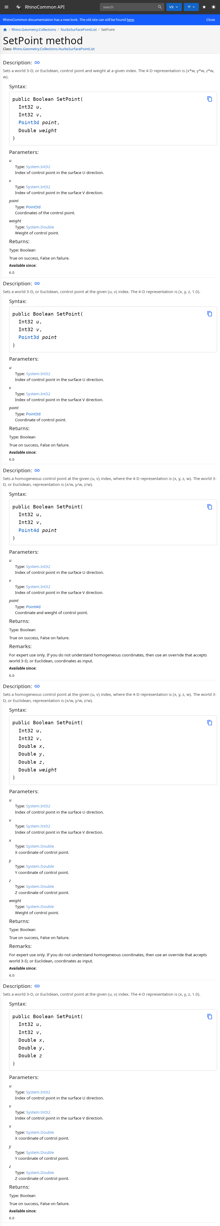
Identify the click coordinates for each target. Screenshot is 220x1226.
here (130, 19)
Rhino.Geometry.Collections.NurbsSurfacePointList (54, 48)
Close (210, 19)
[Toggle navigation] (6, 7)
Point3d (30, 122)
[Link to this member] (37, 63)
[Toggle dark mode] (213, 7)
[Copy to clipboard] (210, 99)
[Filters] (191, 7)
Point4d (30, 530)
